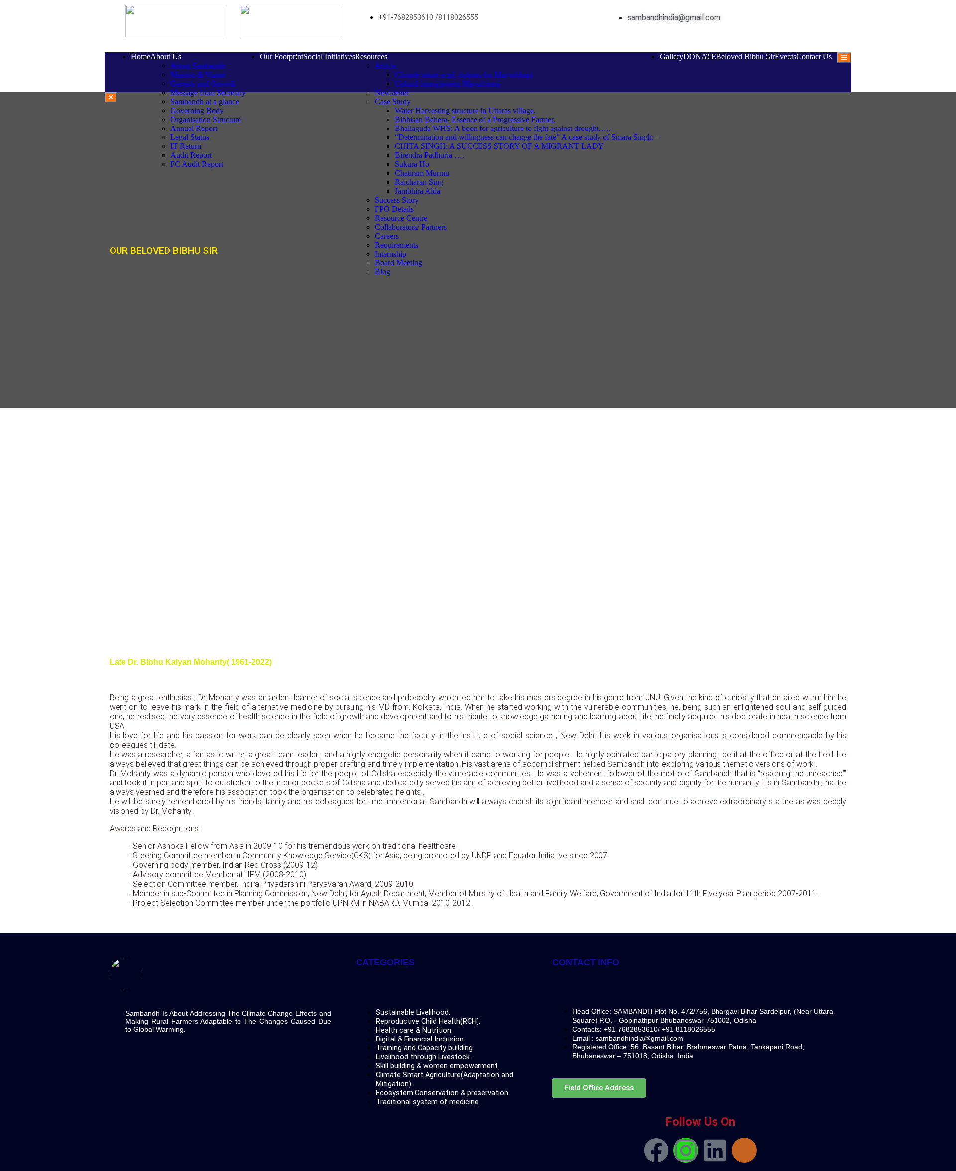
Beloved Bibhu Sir (745, 56)
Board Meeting (398, 263)
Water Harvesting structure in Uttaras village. (465, 110)
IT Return (185, 146)
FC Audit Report (196, 164)
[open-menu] (844, 57)
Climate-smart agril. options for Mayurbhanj (464, 74)
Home (140, 56)
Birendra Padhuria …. (429, 155)
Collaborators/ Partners (411, 227)
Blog (382, 271)
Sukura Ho (412, 164)
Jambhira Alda (417, 191)
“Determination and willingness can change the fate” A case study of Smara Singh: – (527, 137)
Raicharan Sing (419, 182)
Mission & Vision (198, 74)
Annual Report (193, 128)
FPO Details (394, 209)
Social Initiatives (329, 56)
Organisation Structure (205, 119)
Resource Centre (401, 218)
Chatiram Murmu (422, 173)
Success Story (397, 200)
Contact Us (814, 56)
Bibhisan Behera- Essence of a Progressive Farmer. (475, 119)
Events (785, 56)
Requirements (396, 245)
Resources (371, 56)
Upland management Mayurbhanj (447, 83)
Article (385, 65)
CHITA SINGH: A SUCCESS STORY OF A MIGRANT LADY (499, 146)
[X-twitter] (744, 1150)
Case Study (393, 101)
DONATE (699, 56)
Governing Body (197, 110)
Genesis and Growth (202, 83)
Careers (387, 236)
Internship (390, 254)
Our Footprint (281, 56)
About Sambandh (198, 65)
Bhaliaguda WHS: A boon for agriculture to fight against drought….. (502, 128)
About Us (165, 56)
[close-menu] (111, 97)
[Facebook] (656, 1150)
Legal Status (189, 137)
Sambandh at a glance (204, 101)
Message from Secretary (208, 92)
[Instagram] (685, 1150)
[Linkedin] (715, 1150)
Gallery (671, 56)
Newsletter (392, 92)
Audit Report (191, 155)
